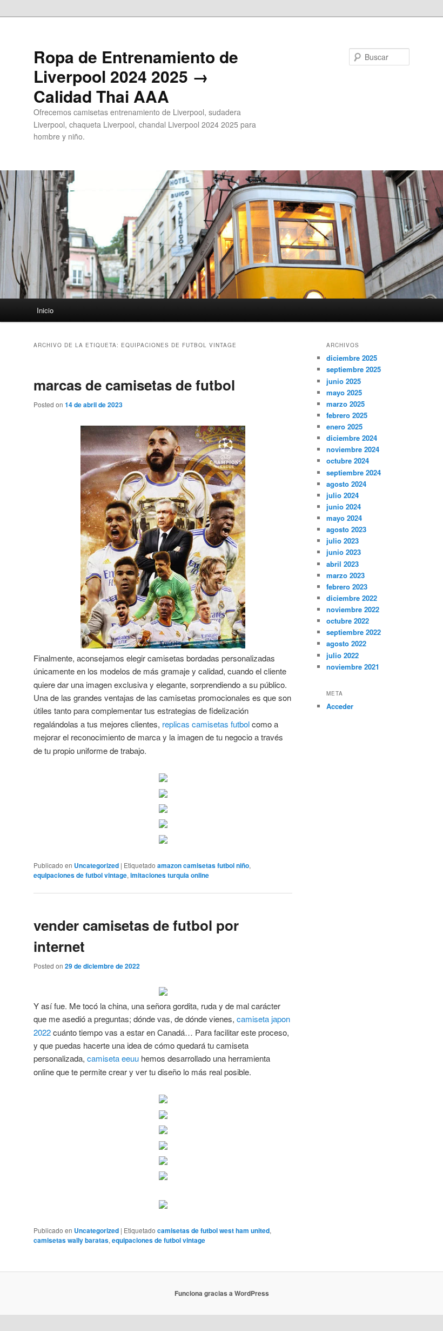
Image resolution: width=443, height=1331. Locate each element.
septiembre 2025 (353, 369)
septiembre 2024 (353, 472)
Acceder (339, 706)
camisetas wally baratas (71, 1240)
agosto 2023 (346, 529)
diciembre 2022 (351, 598)
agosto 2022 (346, 643)
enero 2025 (344, 426)
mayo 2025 (344, 392)
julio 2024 (342, 495)
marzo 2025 (345, 404)
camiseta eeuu (113, 1058)
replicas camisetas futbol (206, 724)
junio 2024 (343, 506)
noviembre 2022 (352, 609)
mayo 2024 (344, 518)
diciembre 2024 (351, 438)
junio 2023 (343, 552)
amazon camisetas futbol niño (203, 865)
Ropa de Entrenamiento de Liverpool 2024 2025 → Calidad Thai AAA (135, 76)
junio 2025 (343, 381)
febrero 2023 (346, 586)
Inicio (45, 310)
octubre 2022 (347, 620)
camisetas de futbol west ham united (213, 1230)
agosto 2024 (346, 484)
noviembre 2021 (352, 666)
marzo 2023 (345, 575)
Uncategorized (96, 865)
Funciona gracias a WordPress (221, 1293)
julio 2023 (342, 540)
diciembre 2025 (351, 358)
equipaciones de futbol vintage (80, 875)
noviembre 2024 (352, 449)
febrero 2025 (346, 415)
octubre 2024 (347, 460)
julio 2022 (342, 655)
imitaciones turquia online (169, 875)
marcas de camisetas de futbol (134, 385)
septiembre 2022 (353, 632)
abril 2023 (342, 564)
